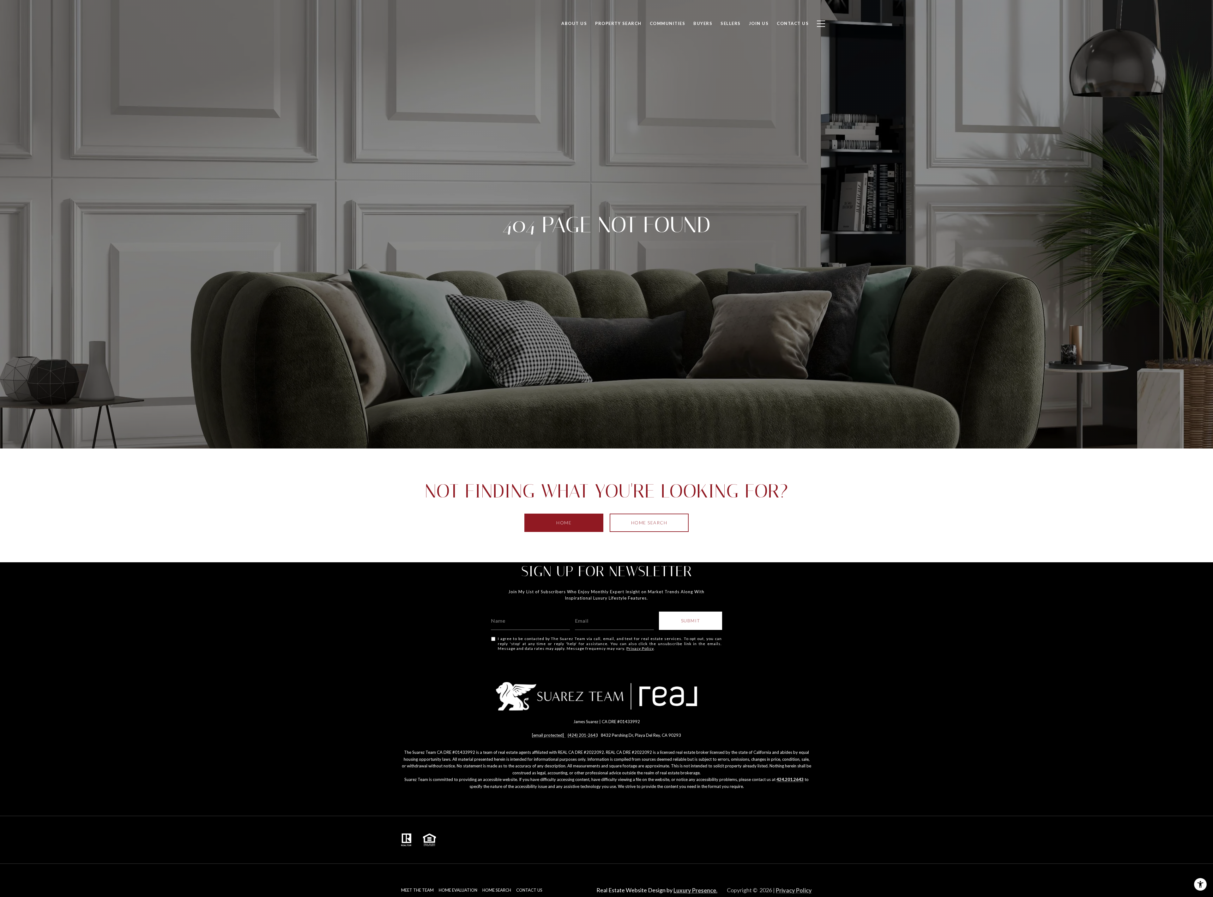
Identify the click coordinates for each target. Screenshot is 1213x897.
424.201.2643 (790, 779)
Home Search (649, 522)
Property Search (618, 23)
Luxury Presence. (695, 890)
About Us (574, 23)
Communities (667, 23)
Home (563, 522)
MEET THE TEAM (417, 890)
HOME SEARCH (496, 890)
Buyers (702, 23)
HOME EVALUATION (458, 890)
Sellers (731, 23)
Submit (690, 620)
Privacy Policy (640, 648)
